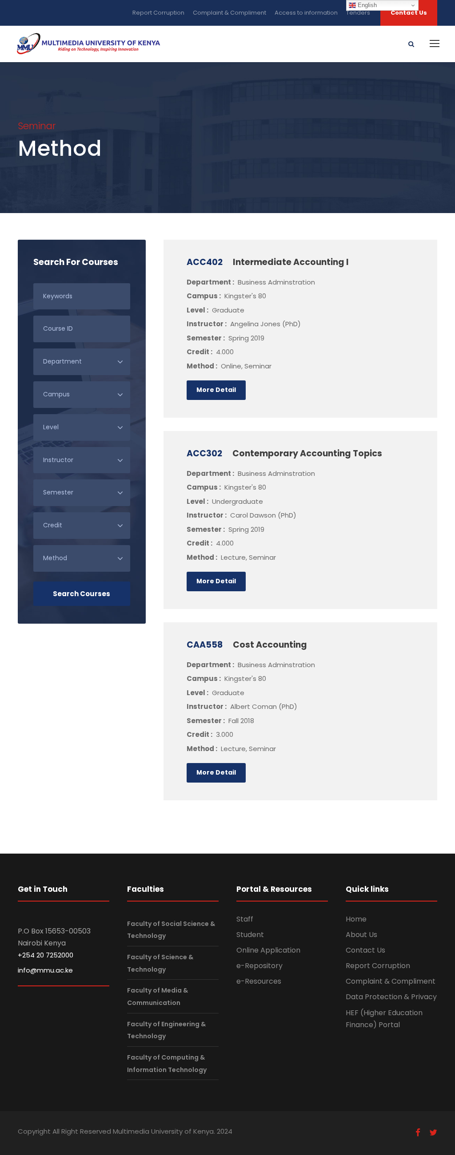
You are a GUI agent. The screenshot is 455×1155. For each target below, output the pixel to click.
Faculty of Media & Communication (157, 996)
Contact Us (409, 12)
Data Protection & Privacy (391, 997)
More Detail (216, 389)
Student (250, 935)
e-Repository (259, 966)
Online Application (268, 950)
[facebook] (417, 1133)
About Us (361, 935)
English (366, 5)
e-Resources (258, 981)
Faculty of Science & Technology (160, 963)
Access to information (306, 12)
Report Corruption (158, 12)
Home (356, 919)
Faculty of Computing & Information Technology (167, 1063)
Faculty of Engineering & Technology (166, 1030)
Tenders (358, 12)
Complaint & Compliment (229, 12)
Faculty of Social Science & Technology (171, 929)
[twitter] (433, 1133)
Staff (244, 919)
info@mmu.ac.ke (45, 970)
